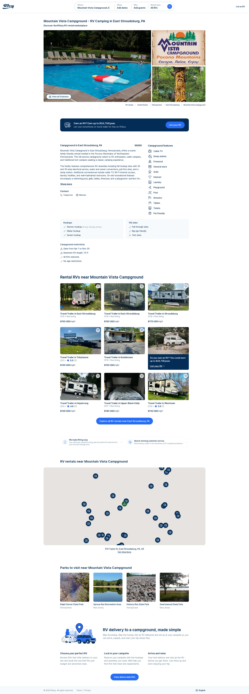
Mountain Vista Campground (194, 105)
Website (82, 195)
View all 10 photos (60, 97)
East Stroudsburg (172, 105)
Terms (79, 690)
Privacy (87, 690)
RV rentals (129, 105)
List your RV (175, 125)
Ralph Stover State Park (72, 604)
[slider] (70, 360)
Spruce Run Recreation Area (107, 604)
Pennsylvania (157, 105)
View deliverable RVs (124, 677)
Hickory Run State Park (138, 604)
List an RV (240, 6)
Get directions (124, 552)
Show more (66, 184)
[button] (94, 6)
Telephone (68, 195)
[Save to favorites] (98, 286)
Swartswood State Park (171, 604)
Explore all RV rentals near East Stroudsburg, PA (125, 421)
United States (142, 105)
